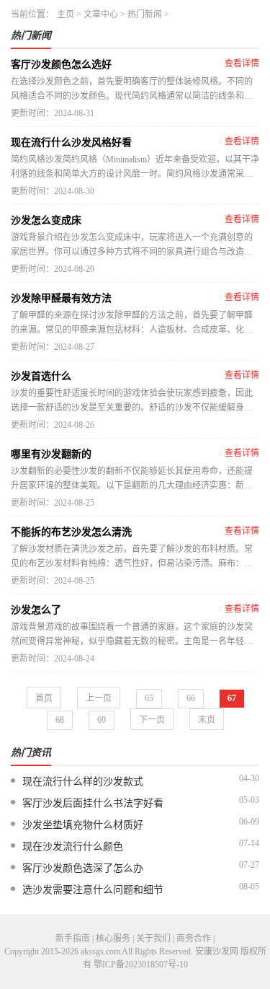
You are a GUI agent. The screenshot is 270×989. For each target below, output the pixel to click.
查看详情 (242, 63)
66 (190, 698)
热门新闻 (144, 14)
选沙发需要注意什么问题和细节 (92, 889)
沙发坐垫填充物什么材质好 (82, 824)
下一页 (152, 720)
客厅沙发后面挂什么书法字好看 (92, 803)
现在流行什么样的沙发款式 (82, 781)
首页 (44, 698)
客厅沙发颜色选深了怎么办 (82, 868)
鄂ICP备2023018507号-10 (141, 964)
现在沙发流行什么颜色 (72, 846)
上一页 (99, 698)
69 (101, 720)
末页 (206, 720)
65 (149, 698)
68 (59, 720)
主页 (65, 14)
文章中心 (101, 14)
